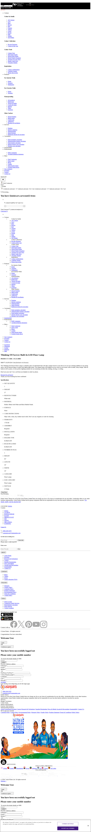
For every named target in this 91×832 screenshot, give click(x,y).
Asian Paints (7, 555)
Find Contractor (12, 159)
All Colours (11, 20)
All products (11, 100)
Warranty (6, 586)
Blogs (9, 162)
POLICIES (4, 582)
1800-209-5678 (7, 531)
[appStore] (7, 616)
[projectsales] (33, 775)
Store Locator (8, 601)
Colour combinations (14, 69)
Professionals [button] (8, 149)
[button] (45, 186)
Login (3, 642)
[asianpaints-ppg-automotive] (37, 497)
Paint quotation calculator (15, 139)
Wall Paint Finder (13, 54)
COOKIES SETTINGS (68, 823)
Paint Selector (8, 606)
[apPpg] (53, 775)
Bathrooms (11, 102)
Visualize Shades (12, 62)
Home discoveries (13, 73)
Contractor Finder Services (11, 603)
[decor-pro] (21, 497)
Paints (9, 81)
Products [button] (6, 74)
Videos (6, 576)
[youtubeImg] (36, 627)
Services (6, 299)
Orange (10, 28)
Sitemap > (3, 781)
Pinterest (6, 349)
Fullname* (4, 665)
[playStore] (7, 620)
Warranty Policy (35, 712)
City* (2, 678)
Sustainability (8, 318)
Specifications (5, 380)
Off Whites (11, 37)
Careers (6, 172)
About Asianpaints (6, 709)
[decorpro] (24, 775)
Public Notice (75, 712)
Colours (6, 217)
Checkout (4, 211)
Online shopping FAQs (10, 579)
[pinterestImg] (29, 627)
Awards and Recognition (11, 565)
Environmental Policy (10, 592)
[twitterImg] (21, 627)
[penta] (52, 497)
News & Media (52, 709)
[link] (47, 43)
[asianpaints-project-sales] (29, 497)
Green (9, 31)
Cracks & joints (12, 105)
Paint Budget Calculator (11, 605)
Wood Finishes (12, 116)
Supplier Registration (10, 562)
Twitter (6, 348)
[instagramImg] (43, 627)
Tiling (9, 108)
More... (6, 324)
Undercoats (11, 120)
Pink (9, 34)
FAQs (6, 578)
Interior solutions (12, 130)
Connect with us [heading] (5, 627)
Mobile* (3, 669)
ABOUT (3, 552)
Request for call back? (7, 375)
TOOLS (3, 598)
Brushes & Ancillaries (14, 123)
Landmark (3, 676)
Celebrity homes (12, 71)
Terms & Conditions (10, 594)
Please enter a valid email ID (9, 542)
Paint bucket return (13, 165)
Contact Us (3, 527)
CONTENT (4, 571)
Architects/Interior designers (16, 154)
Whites (10, 36)
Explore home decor (13, 167)
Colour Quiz (11, 53)
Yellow (10, 29)
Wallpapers (11, 84)
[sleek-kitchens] (5, 497)
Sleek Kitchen (12, 133)
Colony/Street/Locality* (7, 675)
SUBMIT (3, 662)
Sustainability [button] (8, 147)
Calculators (7, 308)
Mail (5, 351)
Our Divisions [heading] (5, 494)
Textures (10, 83)
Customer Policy (9, 589)
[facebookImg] (14, 627)
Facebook (7, 344)
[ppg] (44, 775)
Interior (10, 106)
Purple (9, 33)
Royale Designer (12, 44)
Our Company (8, 169)
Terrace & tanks (12, 103)
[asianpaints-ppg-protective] (45, 497)
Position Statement (9, 590)
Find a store (11, 161)
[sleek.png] (5, 775)
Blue (9, 23)
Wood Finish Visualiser (14, 58)
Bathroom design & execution (16, 134)
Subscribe (20, 540)
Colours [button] (6, 13)
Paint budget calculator (14, 143)
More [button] (5, 156)
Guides (10, 164)
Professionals (8, 319)
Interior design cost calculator (16, 144)
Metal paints (11, 118)
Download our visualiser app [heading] (9, 612)
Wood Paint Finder (13, 56)
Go (19, 549)
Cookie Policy (8, 595)
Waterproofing (12, 131)
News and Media (9, 563)
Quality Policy (8, 587)
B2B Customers (12, 152)
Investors (6, 170)
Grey (9, 21)
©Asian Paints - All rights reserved (10, 631)
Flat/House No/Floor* (7, 673)
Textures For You (14, 59)
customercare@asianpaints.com (11, 533)
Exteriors (10, 109)
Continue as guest (6, 647)
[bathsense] (13, 497)
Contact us (7, 173)
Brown (10, 25)
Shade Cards (13, 61)
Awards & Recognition (63, 709)
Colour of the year (13, 46)
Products (6, 263)
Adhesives (11, 121)
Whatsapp (7, 346)
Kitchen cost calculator (14, 146)
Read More (4, 492)
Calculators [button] (7, 136)
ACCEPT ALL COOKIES (67, 828)
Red (9, 26)
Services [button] (6, 124)
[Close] (3, 180)
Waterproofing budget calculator (17, 141)
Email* (3, 667)
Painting (10, 128)
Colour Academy (9, 608)
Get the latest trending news (7, 536)
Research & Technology (11, 559)
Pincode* (3, 680)
